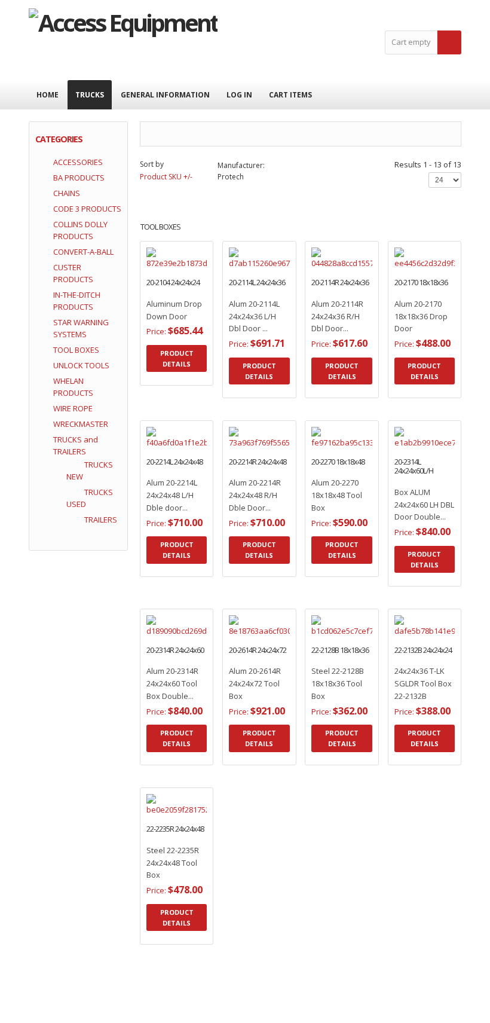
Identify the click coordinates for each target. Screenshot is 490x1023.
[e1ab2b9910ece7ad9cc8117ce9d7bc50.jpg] (412, 452)
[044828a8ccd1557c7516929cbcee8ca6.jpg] (330, 272)
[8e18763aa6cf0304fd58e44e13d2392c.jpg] (247, 640)
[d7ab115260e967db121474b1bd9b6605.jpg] (247, 272)
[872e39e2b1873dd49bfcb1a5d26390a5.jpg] (164, 272)
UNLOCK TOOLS (81, 365)
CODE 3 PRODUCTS (87, 208)
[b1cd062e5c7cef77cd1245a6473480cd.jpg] (330, 640)
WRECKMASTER (80, 424)
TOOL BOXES (76, 349)
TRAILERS (100, 519)
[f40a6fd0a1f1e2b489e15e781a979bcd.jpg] (164, 452)
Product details (188, 272)
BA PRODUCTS (79, 177)
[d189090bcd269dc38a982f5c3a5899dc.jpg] (164, 640)
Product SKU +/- (166, 177)
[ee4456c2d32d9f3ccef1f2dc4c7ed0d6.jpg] (412, 272)
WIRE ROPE (73, 408)
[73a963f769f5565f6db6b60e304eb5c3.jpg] (247, 452)
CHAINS (66, 193)
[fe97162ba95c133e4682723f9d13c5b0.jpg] (330, 452)
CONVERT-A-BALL (83, 251)
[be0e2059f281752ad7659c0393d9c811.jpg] (164, 819)
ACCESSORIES (78, 162)
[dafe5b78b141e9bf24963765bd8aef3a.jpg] (412, 640)
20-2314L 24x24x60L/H (413, 466)
